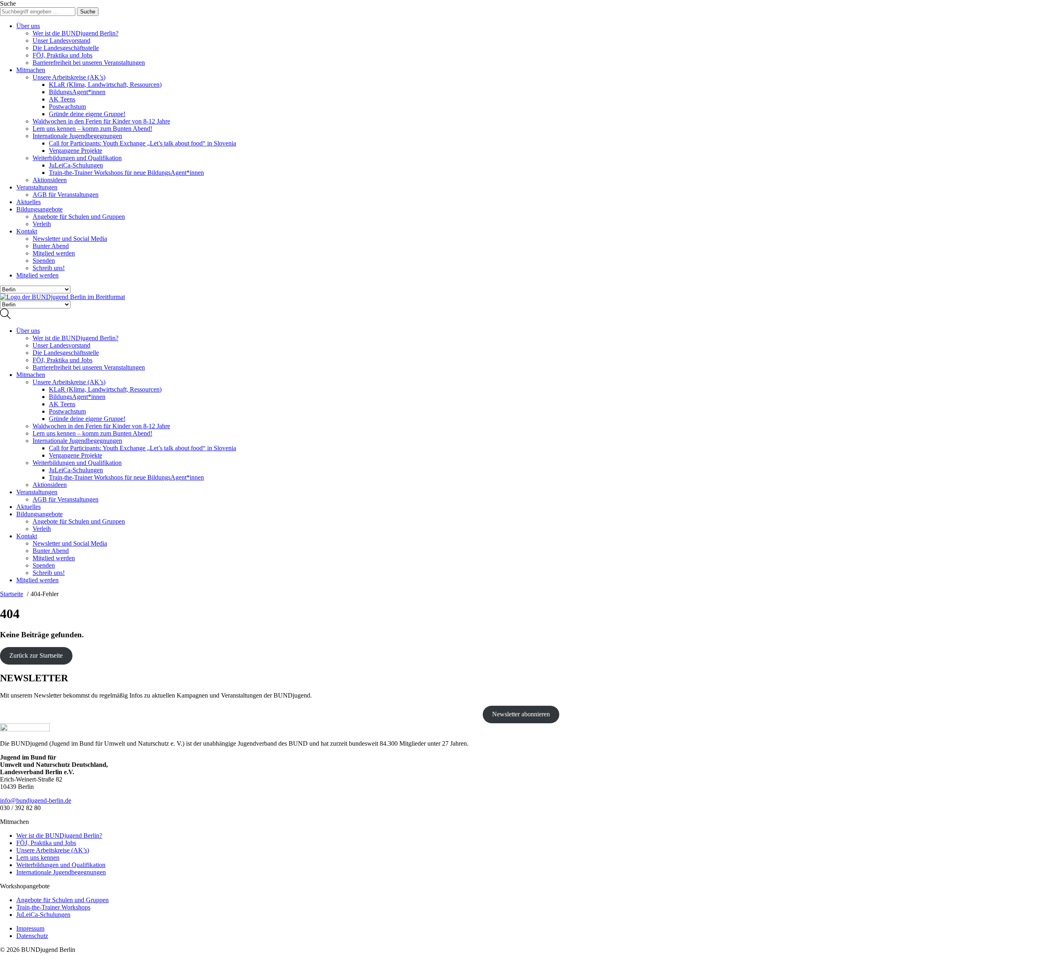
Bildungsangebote (39, 209)
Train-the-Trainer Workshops (53, 907)
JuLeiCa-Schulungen (76, 165)
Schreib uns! (49, 267)
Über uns (28, 25)
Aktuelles (28, 201)
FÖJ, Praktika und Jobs (62, 55)
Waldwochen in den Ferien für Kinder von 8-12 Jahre (101, 121)
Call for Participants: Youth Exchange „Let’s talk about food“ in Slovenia (142, 143)
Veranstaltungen (36, 187)
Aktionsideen (50, 179)
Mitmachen (30, 69)
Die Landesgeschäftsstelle (66, 47)
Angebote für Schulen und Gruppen (79, 216)
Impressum (30, 928)
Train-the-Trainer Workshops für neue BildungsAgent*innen (126, 172)
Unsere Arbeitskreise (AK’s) (69, 77)
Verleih (42, 223)
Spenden (44, 260)
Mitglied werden (54, 253)
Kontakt (26, 231)
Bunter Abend (51, 245)
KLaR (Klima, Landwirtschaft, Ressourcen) (105, 84)
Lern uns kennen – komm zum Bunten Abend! (92, 128)
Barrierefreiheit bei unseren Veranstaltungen (89, 62)
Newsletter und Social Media (70, 238)
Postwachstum (67, 106)
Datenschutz (32, 935)
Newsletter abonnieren (521, 714)
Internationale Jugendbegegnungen (77, 135)
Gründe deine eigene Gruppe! (87, 113)
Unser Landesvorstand (61, 40)
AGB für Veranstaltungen (66, 194)
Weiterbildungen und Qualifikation (77, 157)
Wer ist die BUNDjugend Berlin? (75, 33)
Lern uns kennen (37, 857)
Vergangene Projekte (75, 150)
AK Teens (62, 99)
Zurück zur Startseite (36, 655)
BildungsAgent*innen (77, 91)
